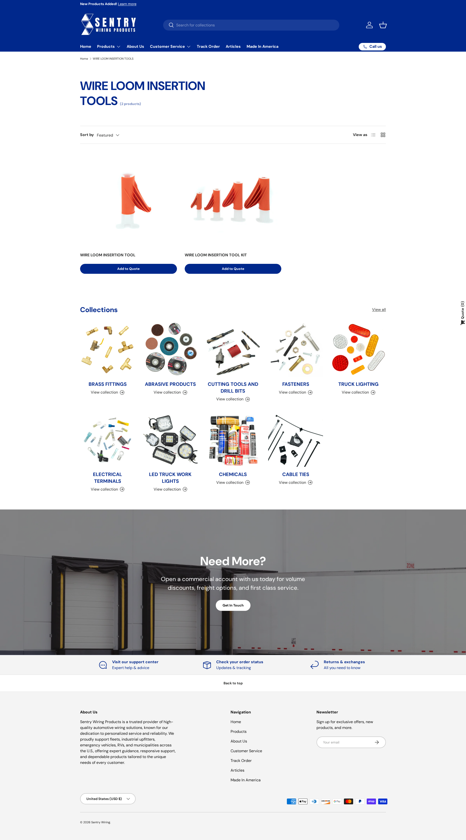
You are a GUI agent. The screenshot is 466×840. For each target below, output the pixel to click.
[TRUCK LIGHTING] (358, 349)
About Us (135, 46)
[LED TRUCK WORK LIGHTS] (170, 439)
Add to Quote (128, 269)
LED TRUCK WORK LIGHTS (170, 477)
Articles (233, 46)
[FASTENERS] (295, 349)
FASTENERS (295, 384)
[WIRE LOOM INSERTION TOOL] (128, 200)
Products (106, 46)
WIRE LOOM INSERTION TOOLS (113, 59)
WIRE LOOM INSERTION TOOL (107, 255)
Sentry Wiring (100, 822)
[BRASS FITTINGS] (107, 349)
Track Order (208, 46)
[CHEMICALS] (233, 439)
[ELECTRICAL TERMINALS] (107, 439)
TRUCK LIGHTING (358, 384)
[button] (383, 25)
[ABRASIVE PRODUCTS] (170, 349)
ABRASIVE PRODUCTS (170, 384)
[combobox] (251, 25)
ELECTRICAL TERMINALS (107, 477)
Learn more (127, 4)
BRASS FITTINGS (108, 384)
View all (379, 309)
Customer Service (167, 46)
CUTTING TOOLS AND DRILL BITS (233, 387)
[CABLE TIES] (295, 439)
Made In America (262, 46)
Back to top (233, 683)
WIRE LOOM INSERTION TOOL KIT (216, 255)
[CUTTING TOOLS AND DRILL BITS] (233, 349)
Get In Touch (233, 605)
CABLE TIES (295, 474)
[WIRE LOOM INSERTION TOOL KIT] (233, 200)
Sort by (87, 134)
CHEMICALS (233, 474)
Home (85, 46)
